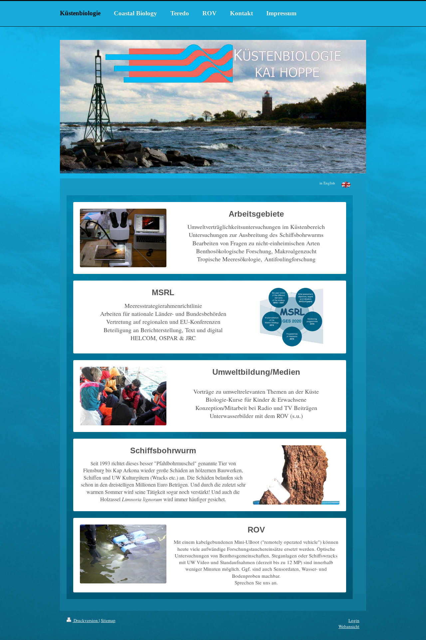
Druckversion (86, 620)
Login (353, 620)
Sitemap (108, 620)
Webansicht (348, 626)
